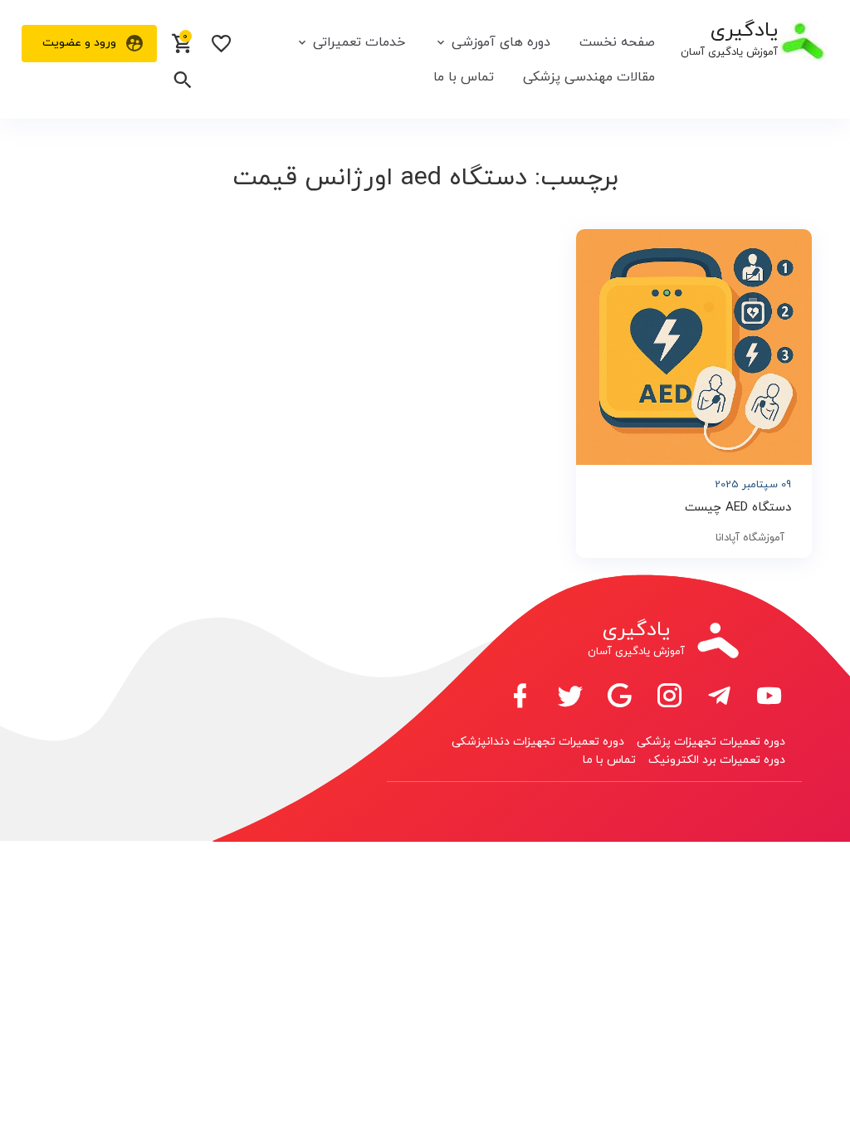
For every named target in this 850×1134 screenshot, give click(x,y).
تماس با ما (463, 77)
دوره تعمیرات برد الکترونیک (716, 760)
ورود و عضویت (79, 43)
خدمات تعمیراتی (359, 42)
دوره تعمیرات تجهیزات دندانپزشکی (538, 742)
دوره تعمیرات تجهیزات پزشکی (711, 742)
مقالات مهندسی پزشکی (589, 77)
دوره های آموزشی (501, 42)
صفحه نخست (617, 42)
